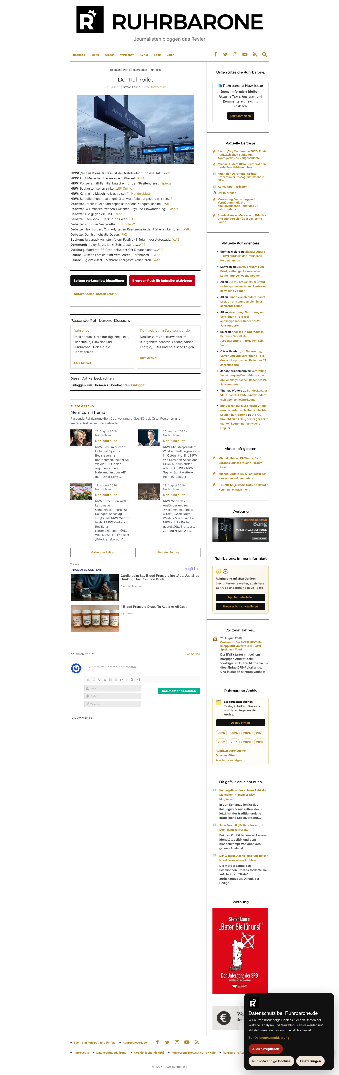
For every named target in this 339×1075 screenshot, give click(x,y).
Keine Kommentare (155, 87)
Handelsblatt (140, 193)
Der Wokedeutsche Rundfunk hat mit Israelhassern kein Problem (243, 858)
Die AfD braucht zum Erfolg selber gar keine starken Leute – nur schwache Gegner (242, 271)
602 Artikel (148, 358)
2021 (234, 742)
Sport (157, 54)
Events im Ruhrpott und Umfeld (95, 1042)
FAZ (132, 219)
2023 (259, 733)
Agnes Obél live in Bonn (233, 186)
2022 (221, 742)
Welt (166, 173)
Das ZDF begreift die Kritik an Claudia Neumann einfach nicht (243, 487)
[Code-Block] (127, 679)
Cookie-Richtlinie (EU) (149, 1052)
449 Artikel (82, 363)
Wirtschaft (127, 54)
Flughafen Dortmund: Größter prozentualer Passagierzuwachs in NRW (241, 177)
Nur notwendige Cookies (271, 1061)
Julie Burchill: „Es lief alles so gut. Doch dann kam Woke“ (241, 827)
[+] (137, 679)
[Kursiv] (94, 679)
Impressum (81, 1052)
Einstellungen (310, 1061)
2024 (247, 733)
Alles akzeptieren (265, 1049)
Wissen (109, 54)
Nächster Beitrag (168, 552)
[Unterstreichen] (99, 679)
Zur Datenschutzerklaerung (269, 1037)
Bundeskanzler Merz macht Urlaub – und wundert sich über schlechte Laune (242, 219)
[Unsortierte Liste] (116, 679)
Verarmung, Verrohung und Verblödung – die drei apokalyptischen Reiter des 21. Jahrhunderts (238, 204)
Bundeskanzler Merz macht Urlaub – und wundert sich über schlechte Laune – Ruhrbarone (243, 410)
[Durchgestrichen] (105, 679)
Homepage (77, 54)
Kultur (144, 54)
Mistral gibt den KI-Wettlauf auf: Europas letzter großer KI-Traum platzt (240, 463)
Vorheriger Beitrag (103, 552)
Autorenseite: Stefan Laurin (95, 294)
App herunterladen (240, 597)
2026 (221, 733)
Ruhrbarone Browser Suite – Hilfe (193, 1052)
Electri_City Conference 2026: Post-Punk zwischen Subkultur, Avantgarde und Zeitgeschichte (242, 155)
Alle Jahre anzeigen (229, 760)
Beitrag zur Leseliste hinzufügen (99, 281)
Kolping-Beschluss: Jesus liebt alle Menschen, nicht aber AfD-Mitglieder (242, 795)
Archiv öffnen (240, 722)
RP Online (125, 188)
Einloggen (139, 385)
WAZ (175, 239)
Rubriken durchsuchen (231, 750)
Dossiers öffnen (226, 755)
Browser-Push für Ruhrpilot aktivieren (162, 281)
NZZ (119, 214)
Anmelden (193, 654)
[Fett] (88, 679)
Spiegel (166, 183)
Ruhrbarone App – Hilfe (238, 1052)
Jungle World (130, 224)
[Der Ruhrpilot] (81, 437)
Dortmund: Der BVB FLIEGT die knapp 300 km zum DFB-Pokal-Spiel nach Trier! (241, 646)
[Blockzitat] (121, 679)
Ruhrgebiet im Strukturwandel (165, 330)
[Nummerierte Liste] (110, 679)
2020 (247, 742)
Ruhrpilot (81, 330)
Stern (174, 199)
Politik (94, 54)
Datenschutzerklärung (111, 1052)
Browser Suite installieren (240, 606)
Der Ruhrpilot (106, 441)
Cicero (174, 209)
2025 (234, 733)
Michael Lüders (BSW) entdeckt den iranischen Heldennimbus (242, 165)
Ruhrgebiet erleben (136, 1042)
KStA (141, 178)
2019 (259, 742)
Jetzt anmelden (240, 116)
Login (170, 54)
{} (132, 679)
